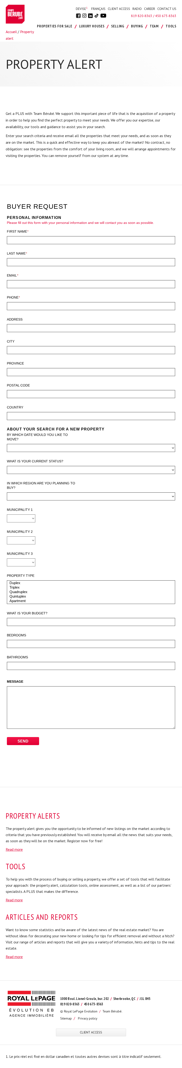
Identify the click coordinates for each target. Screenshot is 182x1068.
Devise (81, 8)
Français (98, 9)
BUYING (137, 26)
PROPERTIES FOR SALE (54, 26)
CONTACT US (166, 9)
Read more (14, 849)
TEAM (154, 26)
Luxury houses (92, 26)
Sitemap (66, 1018)
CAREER (149, 9)
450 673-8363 (165, 16)
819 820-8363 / (143, 16)
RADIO (137, 9)
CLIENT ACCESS (119, 9)
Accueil (11, 31)
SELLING (117, 26)
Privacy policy (87, 1018)
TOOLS (171, 26)
